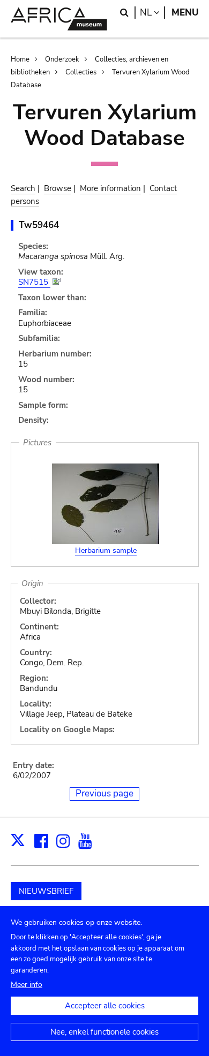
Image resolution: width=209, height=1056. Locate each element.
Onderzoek (62, 59)
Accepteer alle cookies (105, 1005)
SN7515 (34, 282)
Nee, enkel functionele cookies (104, 1032)
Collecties (80, 72)
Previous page (104, 793)
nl (152, 12)
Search (23, 188)
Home (20, 59)
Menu (185, 12)
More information (110, 188)
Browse (57, 188)
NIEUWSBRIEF (46, 891)
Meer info (26, 985)
